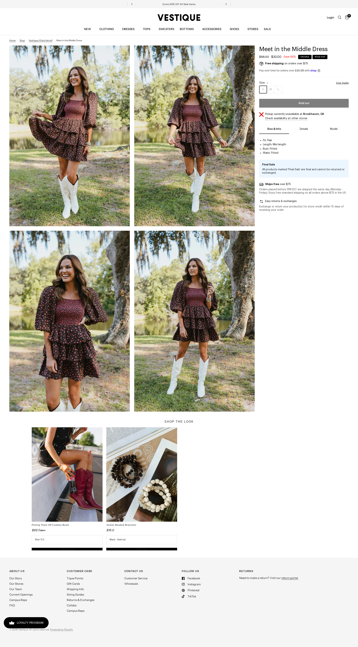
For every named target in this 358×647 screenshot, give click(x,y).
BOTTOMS (187, 29)
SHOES (234, 29)
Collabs (71, 605)
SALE (267, 29)
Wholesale (131, 583)
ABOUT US (17, 571)
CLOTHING (106, 29)
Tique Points (75, 578)
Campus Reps (18, 600)
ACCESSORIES (211, 29)
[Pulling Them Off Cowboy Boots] (67, 474)
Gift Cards (73, 583)
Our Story (15, 578)
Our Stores (16, 583)
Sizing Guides (75, 594)
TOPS (146, 29)
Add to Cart (67, 549)
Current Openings (21, 594)
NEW (87, 29)
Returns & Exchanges (80, 600)
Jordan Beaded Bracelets (121, 525)
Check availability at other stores (286, 118)
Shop (22, 40)
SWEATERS (166, 29)
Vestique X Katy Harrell (40, 40)
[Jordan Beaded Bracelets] (141, 474)
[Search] (339, 17)
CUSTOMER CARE (79, 571)
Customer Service (135, 578)
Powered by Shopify (61, 629)
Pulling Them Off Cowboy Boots (50, 525)
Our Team (15, 589)
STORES (252, 29)
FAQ (12, 605)
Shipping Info (75, 589)
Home (12, 40)
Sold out (142, 549)
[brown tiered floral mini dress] (121, 53)
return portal (289, 578)
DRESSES (128, 29)
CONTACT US (133, 571)
